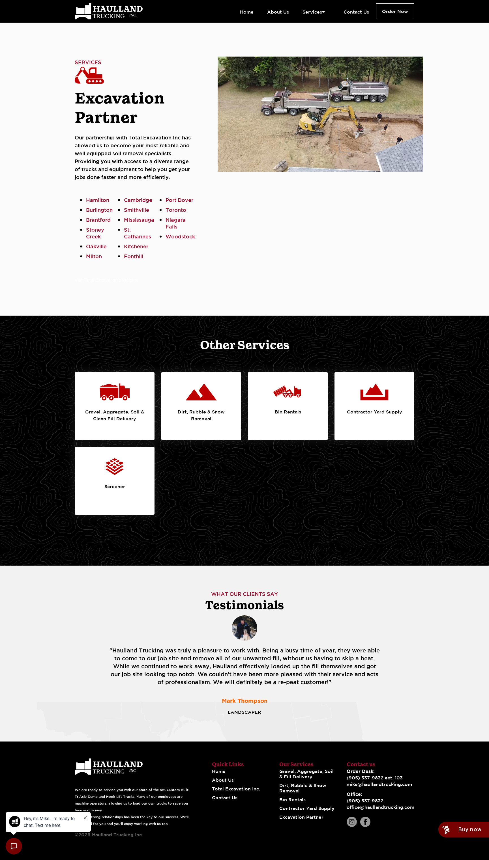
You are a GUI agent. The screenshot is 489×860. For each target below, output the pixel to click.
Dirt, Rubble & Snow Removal (302, 788)
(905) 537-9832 (365, 800)
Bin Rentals (292, 799)
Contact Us (224, 797)
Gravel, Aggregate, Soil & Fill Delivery (306, 774)
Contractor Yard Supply (306, 808)
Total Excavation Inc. (236, 788)
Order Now (395, 11)
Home (219, 771)
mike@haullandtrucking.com (379, 784)
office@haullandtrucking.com (380, 807)
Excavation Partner (301, 817)
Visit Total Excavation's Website (106, 280)
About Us (223, 780)
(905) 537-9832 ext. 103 (375, 777)
